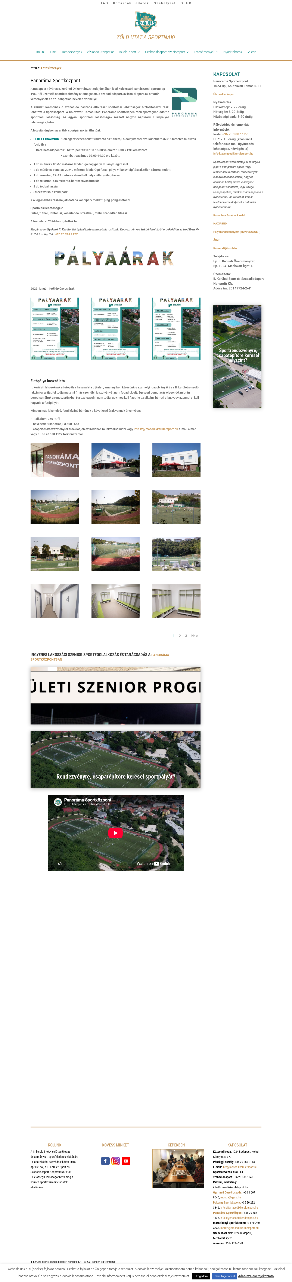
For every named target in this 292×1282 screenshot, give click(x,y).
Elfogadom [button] (201, 1276)
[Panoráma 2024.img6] (55, 617)
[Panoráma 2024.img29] (115, 476)
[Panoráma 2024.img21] (176, 617)
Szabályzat (165, 3)
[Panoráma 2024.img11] (115, 617)
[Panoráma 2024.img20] (176, 570)
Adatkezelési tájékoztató (256, 1276)
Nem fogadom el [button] (225, 1276)
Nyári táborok (232, 52)
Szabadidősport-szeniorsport (165, 52)
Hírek (53, 52)
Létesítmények (204, 52)
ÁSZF (216, 240)
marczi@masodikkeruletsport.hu (239, 1228)
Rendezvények (72, 52)
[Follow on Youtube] (126, 1161)
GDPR (186, 3)
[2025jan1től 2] (115, 358)
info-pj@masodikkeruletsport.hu (239, 1207)
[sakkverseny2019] (178, 1187)
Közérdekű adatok (131, 3)
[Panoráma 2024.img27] (176, 476)
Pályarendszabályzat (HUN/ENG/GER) (236, 231)
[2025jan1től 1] (55, 358)
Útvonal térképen (223, 94)
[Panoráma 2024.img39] (176, 523)
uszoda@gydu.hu (230, 1197)
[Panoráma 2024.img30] (55, 476)
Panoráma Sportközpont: (228, 1212)
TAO (104, 3)
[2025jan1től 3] (176, 358)
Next (194, 636)
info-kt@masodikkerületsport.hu (156, 429)
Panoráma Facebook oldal (229, 215)
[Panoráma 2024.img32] (115, 523)
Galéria (251, 52)
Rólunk (40, 52)
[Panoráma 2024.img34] (55, 523)
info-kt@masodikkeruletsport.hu (233, 153)
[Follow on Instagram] (115, 1161)
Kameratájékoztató (225, 248)
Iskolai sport (127, 52)
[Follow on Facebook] (105, 1161)
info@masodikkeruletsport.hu (240, 1167)
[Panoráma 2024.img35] (55, 570)
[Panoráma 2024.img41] (115, 570)
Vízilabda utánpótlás (101, 52)
